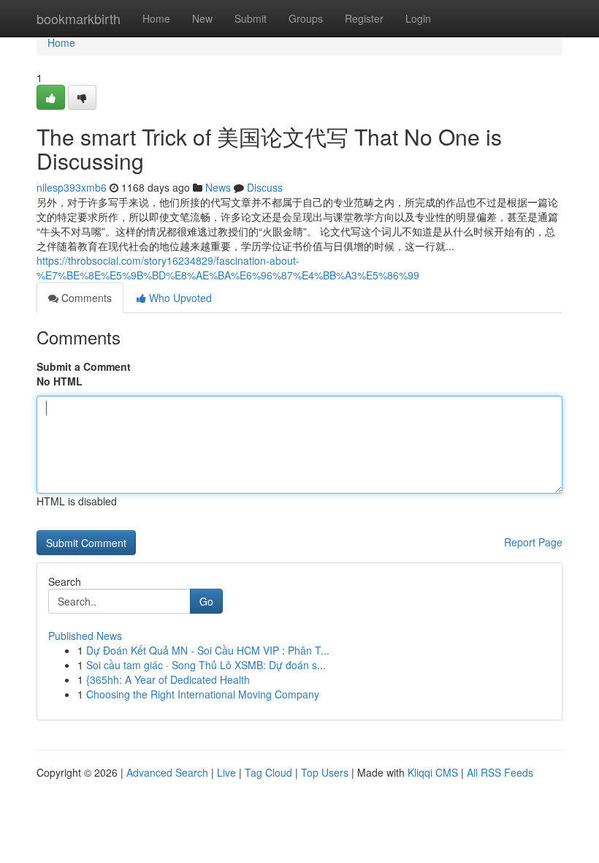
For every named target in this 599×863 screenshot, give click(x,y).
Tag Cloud (268, 772)
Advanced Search (167, 772)
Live (226, 772)
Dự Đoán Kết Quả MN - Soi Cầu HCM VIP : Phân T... (207, 650)
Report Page (533, 542)
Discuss (265, 187)
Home (156, 18)
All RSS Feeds (500, 772)
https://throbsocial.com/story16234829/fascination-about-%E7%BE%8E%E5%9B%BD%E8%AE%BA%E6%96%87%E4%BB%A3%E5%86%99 (228, 267)
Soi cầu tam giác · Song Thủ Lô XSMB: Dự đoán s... (206, 664)
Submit (250, 18)
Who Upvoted (179, 297)
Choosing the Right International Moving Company (202, 694)
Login (418, 18)
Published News (85, 635)
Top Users (324, 772)
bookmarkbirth (79, 18)
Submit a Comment (84, 366)
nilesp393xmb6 (72, 187)
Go (206, 601)
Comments (85, 297)
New (202, 18)
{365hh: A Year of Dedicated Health (168, 679)
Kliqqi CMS (433, 772)
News (218, 187)
